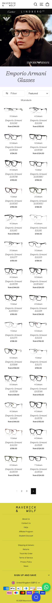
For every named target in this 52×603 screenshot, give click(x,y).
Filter (13, 93)
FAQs (26, 527)
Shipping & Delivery (26, 545)
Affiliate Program (26, 531)
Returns (26, 549)
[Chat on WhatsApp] (46, 587)
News (26, 566)
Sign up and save (25, 575)
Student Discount (26, 536)
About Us (26, 519)
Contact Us (26, 523)
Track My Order (26, 553)
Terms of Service (26, 558)
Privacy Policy (26, 562)
